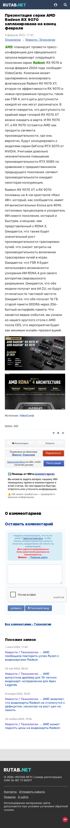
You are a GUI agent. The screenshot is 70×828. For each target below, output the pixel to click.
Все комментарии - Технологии (28, 624)
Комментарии (21, 443)
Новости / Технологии (40, 39)
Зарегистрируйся (33, 538)
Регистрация (53, 463)
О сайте (23, 797)
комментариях (44, 474)
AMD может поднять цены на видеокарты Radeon (32, 726)
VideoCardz (27, 415)
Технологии (13, 39)
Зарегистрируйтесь (16, 462)
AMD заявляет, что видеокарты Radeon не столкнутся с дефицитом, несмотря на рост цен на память (35, 704)
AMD (16, 426)
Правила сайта (38, 557)
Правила (10, 797)
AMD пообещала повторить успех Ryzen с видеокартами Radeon (32, 655)
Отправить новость (32, 791)
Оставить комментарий (29, 524)
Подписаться (53, 453)
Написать (50, 443)
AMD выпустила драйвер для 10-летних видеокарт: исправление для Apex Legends (31, 679)
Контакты (10, 791)
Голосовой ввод (39, 608)
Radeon (8, 426)
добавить (16, 608)
